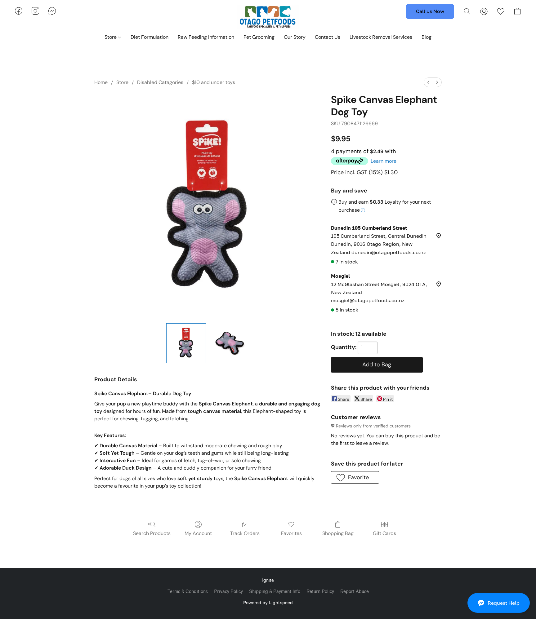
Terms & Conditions (188, 591)
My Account (198, 533)
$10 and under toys (213, 82)
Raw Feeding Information (206, 37)
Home (101, 82)
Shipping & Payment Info (274, 591)
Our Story (295, 37)
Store (111, 37)
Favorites (291, 533)
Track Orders (245, 533)
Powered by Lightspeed (268, 602)
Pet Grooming (259, 37)
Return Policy (320, 591)
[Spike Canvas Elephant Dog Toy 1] (229, 343)
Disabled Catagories (160, 82)
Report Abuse (354, 591)
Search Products (152, 533)
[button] (498, 603)
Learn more (383, 161)
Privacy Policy (228, 591)
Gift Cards (384, 533)
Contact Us (327, 37)
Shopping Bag (338, 533)
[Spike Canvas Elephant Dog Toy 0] (186, 343)
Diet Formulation (149, 37)
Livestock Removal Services (381, 37)
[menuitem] (428, 82)
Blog (426, 37)
